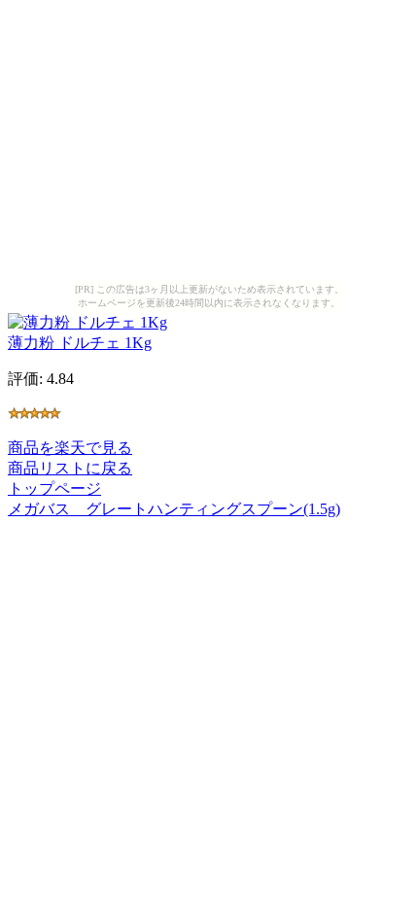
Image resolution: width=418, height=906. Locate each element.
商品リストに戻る (70, 468)
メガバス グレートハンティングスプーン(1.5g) (174, 509)
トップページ (54, 488)
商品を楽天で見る (70, 447)
